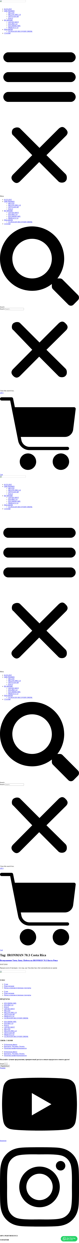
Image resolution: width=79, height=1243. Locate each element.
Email (2, 1064)
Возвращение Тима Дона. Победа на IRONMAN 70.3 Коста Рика (29, 960)
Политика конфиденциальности (15, 1048)
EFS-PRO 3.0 (12, 24)
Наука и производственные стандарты (17, 988)
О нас (6, 984)
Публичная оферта (10, 1044)
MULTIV (11, 13)
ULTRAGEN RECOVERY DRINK (20, 31)
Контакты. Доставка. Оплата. (14, 1046)
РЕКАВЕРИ (8, 29)
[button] (39, 116)
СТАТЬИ (7, 33)
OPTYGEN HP (13, 16)
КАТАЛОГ (8, 9)
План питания (9, 986)
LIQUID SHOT (13, 22)
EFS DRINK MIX (14, 26)
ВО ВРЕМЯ (8, 20)
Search (2, 309)
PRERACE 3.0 (13, 27)
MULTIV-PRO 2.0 (14, 14)
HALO (10, 18)
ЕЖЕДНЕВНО (9, 11)
